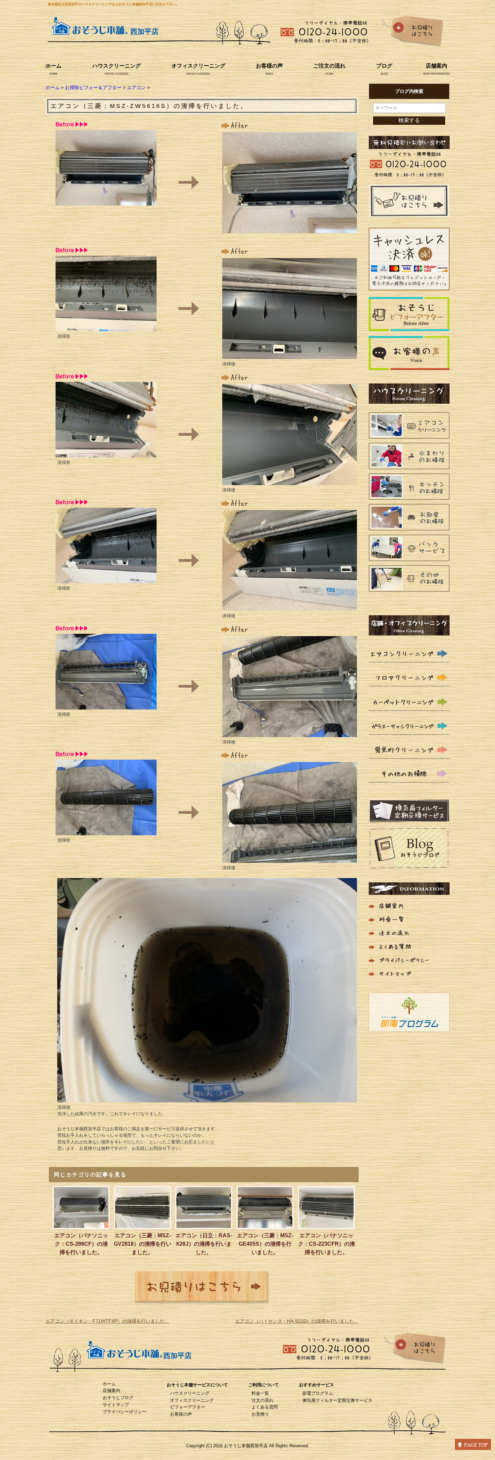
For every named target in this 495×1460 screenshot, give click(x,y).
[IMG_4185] (106, 705)
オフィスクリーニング (198, 66)
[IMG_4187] (289, 228)
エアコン (136, 87)
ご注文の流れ (329, 66)
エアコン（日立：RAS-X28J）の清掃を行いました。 (203, 1244)
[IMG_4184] (106, 579)
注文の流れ (262, 1400)
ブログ (384, 66)
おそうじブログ (118, 1397)
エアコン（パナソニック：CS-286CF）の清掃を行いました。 (81, 1244)
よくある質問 (265, 1407)
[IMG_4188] (289, 354)
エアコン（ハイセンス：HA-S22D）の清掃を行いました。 (297, 1321)
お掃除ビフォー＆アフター (93, 87)
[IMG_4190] (289, 606)
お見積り (260, 1414)
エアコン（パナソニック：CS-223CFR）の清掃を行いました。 (326, 1244)
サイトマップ (116, 1404)
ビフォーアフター (187, 1407)
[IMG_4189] (289, 480)
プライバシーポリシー (124, 1411)
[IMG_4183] (106, 453)
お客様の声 (269, 66)
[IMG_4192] (289, 858)
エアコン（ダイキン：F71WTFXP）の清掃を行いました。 (107, 1321)
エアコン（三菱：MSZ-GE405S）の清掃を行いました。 (265, 1244)
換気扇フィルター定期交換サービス (337, 1400)
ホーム (53, 66)
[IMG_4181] (106, 201)
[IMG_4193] (207, 1098)
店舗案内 (436, 66)
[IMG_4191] (289, 732)
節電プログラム (317, 1393)
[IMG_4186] (106, 831)
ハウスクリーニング (116, 66)
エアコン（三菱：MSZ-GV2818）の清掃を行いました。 (142, 1244)
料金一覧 (260, 1393)
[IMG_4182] (106, 327)
